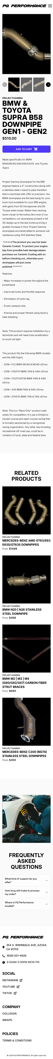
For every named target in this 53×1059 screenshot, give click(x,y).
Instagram (10, 980)
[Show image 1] (14, 85)
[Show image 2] (26, 85)
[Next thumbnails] (48, 84)
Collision (9, 1013)
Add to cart (24, 149)
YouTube (8, 986)
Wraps (7, 1020)
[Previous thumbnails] (4, 84)
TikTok (7, 993)
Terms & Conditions (17, 1040)
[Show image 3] (39, 85)
